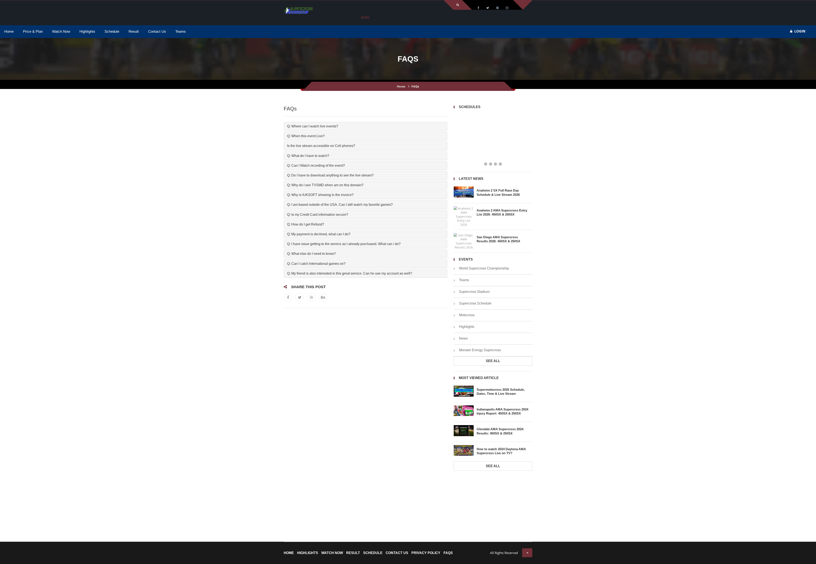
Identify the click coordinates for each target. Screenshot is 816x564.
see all (493, 361)
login (799, 31)
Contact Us (397, 553)
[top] (527, 552)
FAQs (448, 553)
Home (401, 86)
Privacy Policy (425, 553)
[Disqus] (365, 367)
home (289, 553)
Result (353, 553)
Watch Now (332, 553)
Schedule (372, 553)
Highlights (307, 553)
